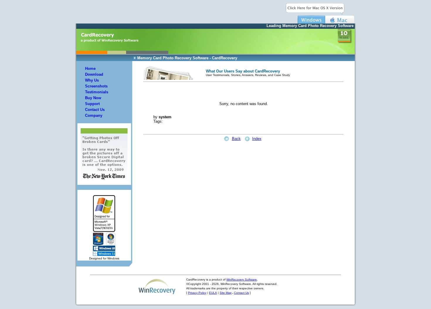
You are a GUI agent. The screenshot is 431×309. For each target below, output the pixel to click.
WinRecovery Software (241, 279)
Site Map (226, 292)
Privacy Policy (197, 292)
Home (90, 68)
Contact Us (241, 292)
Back (236, 138)
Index (257, 138)
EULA (213, 292)
